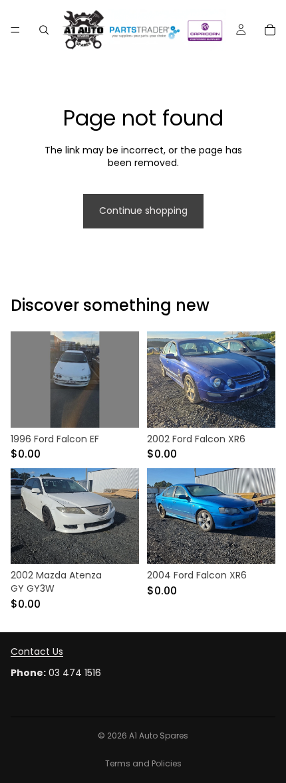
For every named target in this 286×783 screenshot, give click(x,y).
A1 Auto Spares (158, 735)
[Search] (44, 29)
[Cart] (270, 29)
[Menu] (15, 30)
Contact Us (37, 651)
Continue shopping (143, 210)
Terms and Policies (143, 763)
